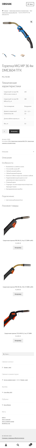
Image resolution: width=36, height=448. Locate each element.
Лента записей (6, 419)
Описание (5, 152)
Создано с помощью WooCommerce (13, 438)
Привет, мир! (7, 367)
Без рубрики (7, 405)
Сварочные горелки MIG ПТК (9, 12)
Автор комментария (9, 380)
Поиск (18, 445)
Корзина (27, 443)
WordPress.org (6, 423)
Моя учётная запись (6, 445)
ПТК (31, 11)
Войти (4, 417)
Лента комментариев (8, 421)
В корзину (14, 131)
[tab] (18, 151)
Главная (6, 11)
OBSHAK (7, 4)
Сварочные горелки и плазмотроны (19, 11)
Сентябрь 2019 (8, 392)
